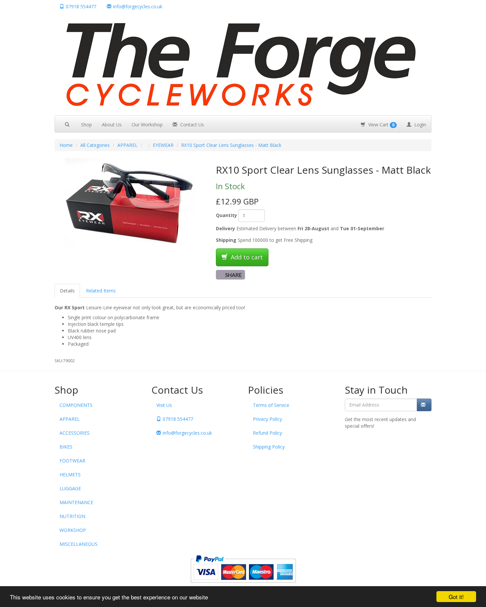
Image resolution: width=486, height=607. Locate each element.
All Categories (95, 145)
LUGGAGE (70, 488)
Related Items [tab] (101, 290)
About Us (112, 124)
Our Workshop (147, 124)
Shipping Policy (269, 447)
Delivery (225, 228)
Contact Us (191, 124)
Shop (86, 124)
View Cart (380, 124)
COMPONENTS (76, 405)
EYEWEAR (163, 145)
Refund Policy (267, 433)
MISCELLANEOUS (79, 544)
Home (66, 145)
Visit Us (164, 405)
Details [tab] (67, 290)
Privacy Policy (267, 419)
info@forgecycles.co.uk (187, 433)
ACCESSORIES (75, 433)
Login (419, 124)
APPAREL (127, 145)
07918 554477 (81, 6)
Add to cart (246, 257)
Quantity (226, 215)
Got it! (456, 596)
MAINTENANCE (76, 502)
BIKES (66, 447)
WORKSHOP (73, 530)
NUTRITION (72, 516)
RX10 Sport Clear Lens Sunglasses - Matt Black (231, 145)
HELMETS (70, 474)
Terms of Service (271, 405)
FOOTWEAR (72, 460)
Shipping (226, 240)
